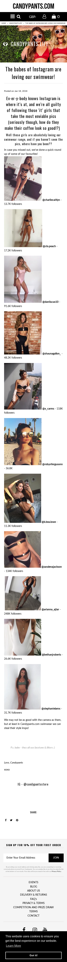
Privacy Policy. (56, 871)
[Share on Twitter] (11, 820)
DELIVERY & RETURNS (33, 895)
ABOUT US (33, 891)
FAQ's (33, 899)
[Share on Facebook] (6, 820)
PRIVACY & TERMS (34, 903)
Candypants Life (15, 23)
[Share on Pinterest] (17, 820)
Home (3, 23)
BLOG (33, 886)
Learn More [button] (13, 945)
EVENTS (33, 882)
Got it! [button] (34, 955)
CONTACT (33, 916)
